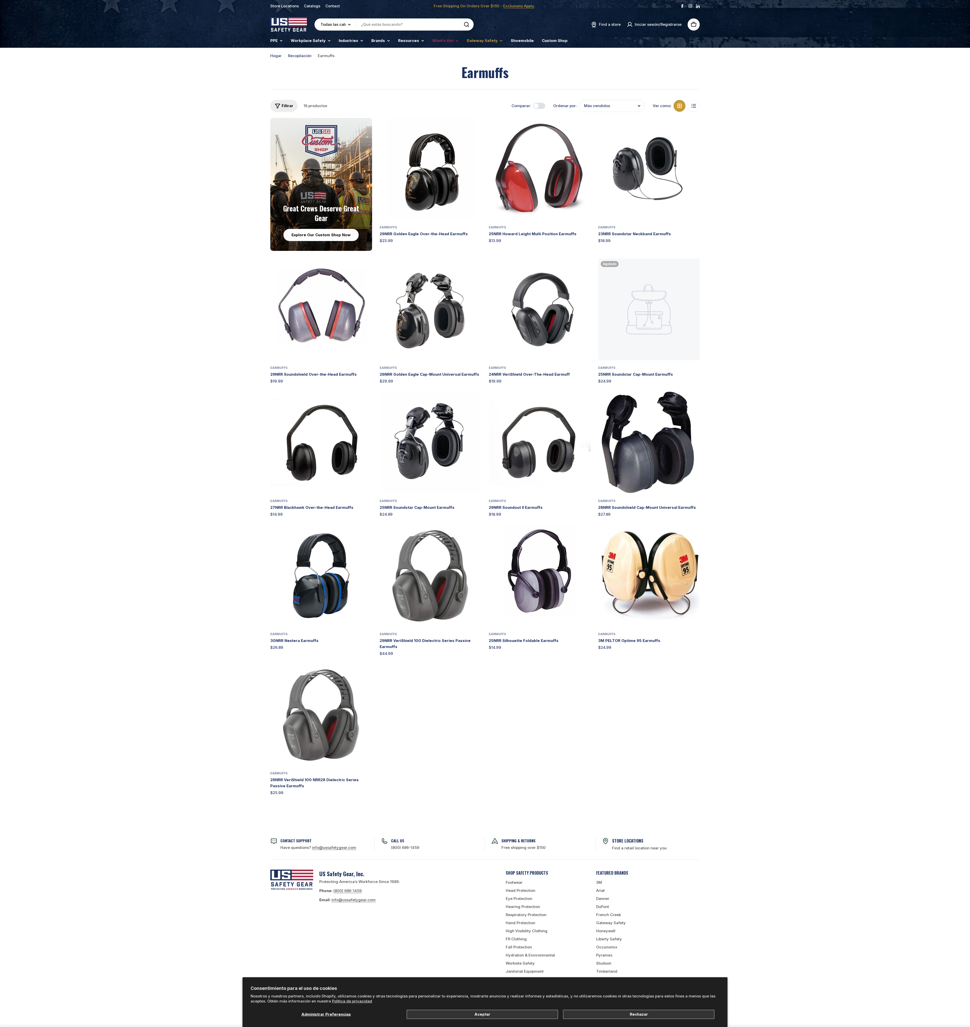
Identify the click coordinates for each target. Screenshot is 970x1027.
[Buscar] (467, 24)
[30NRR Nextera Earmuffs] (321, 576)
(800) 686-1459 (405, 847)
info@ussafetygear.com (353, 899)
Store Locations (284, 6)
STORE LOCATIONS (627, 841)
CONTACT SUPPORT (295, 840)
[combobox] (394, 24)
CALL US (397, 840)
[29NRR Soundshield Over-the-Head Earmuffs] (321, 309)
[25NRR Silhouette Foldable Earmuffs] (540, 576)
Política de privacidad (352, 1001)
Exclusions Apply (518, 6)
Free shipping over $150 (523, 847)
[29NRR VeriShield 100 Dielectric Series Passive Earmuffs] (430, 576)
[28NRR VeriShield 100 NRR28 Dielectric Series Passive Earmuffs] (321, 715)
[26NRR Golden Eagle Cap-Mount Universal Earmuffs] (430, 309)
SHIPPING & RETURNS (518, 840)
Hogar (276, 55)
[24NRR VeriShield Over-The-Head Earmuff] (540, 309)
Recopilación (299, 55)
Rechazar (639, 1014)
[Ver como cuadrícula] (679, 106)
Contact (332, 6)
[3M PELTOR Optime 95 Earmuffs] (649, 576)
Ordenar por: (565, 105)
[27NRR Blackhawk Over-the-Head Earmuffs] (321, 442)
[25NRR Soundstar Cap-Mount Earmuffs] (649, 309)
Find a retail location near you (639, 848)
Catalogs (312, 6)
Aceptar (482, 1014)
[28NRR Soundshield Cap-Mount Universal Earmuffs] (649, 442)
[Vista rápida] (474, 129)
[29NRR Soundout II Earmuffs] (540, 442)
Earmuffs (388, 227)
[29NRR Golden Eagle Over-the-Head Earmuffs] (430, 169)
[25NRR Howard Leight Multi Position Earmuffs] (540, 169)
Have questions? (318, 847)
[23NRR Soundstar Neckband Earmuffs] (649, 169)
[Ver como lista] (694, 106)
